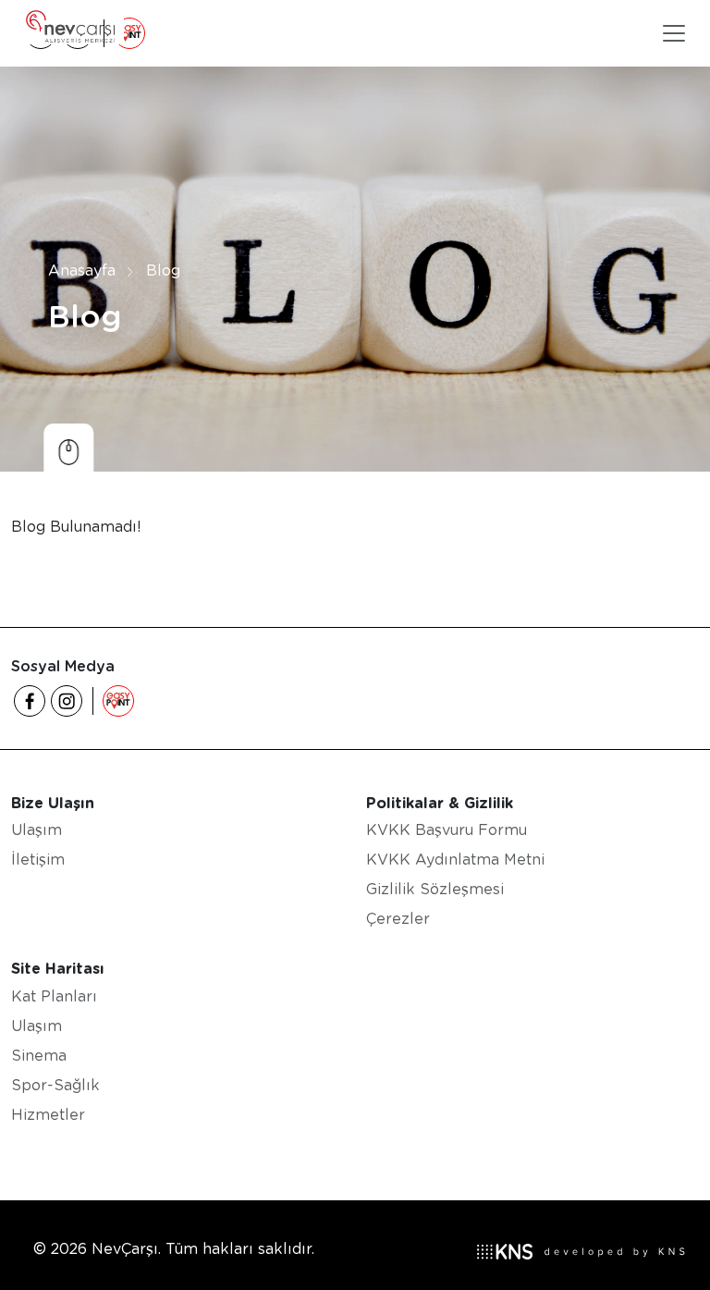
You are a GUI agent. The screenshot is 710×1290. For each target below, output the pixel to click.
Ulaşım (36, 830)
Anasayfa (82, 270)
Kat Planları (54, 996)
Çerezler (398, 919)
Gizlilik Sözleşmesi (435, 889)
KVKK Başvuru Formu (446, 830)
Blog (163, 270)
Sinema (39, 1055)
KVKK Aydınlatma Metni (455, 859)
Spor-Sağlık (55, 1085)
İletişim (38, 859)
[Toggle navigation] (674, 33)
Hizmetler (48, 1115)
